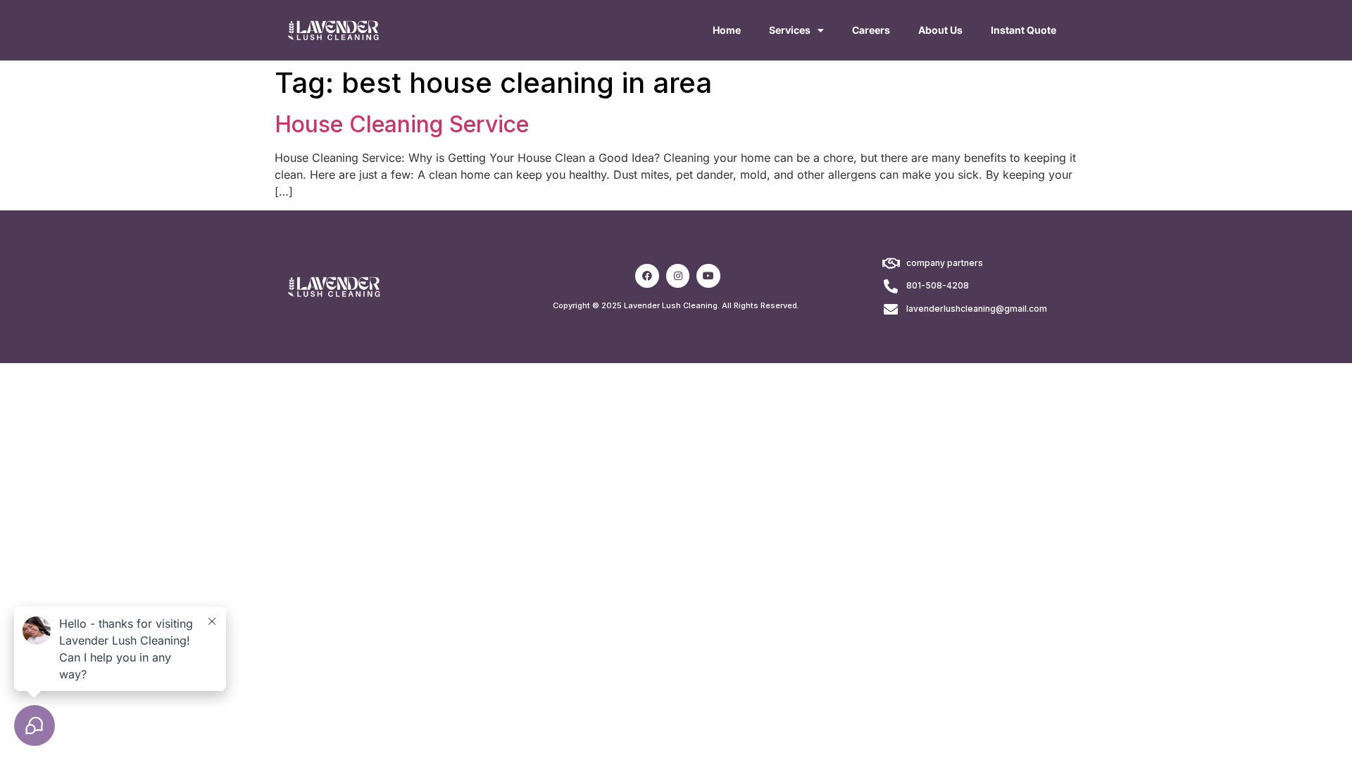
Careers (871, 30)
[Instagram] (678, 276)
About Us (940, 30)
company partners (944, 263)
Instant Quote (1023, 30)
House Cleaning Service (402, 124)
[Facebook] (647, 276)
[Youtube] (708, 276)
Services (789, 30)
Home (727, 30)
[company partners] (891, 264)
